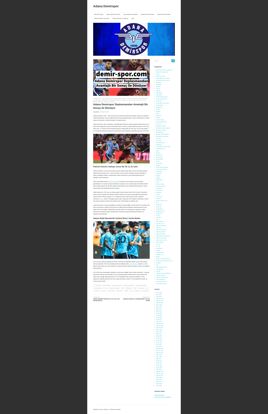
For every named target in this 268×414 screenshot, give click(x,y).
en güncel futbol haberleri (114, 288)
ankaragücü (159, 92)
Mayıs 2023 (159, 304)
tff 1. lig (158, 244)
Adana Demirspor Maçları (164, 14)
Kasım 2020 (159, 367)
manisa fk (158, 198)
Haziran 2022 (159, 327)
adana (103, 98)
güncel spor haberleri (102, 101)
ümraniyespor (159, 269)
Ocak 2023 (159, 313)
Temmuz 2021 (159, 350)
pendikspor (159, 204)
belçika (158, 109)
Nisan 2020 (159, 379)
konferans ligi (141, 288)
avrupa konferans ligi (142, 98)
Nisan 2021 (159, 356)
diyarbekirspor (160, 132)
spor (131, 290)
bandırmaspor (159, 105)
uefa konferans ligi (145, 290)
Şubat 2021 (159, 360)
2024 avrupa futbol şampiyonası (164, 70)
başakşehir (159, 107)
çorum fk (158, 124)
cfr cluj (106, 288)
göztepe (158, 165)
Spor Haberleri (111, 101)
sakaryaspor (159, 209)
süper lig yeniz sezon (161, 240)
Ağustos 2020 (159, 371)
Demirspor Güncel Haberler (102, 100)
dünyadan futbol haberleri (114, 100)
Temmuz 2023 (159, 300)
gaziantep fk (159, 157)
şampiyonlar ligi (160, 211)
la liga (157, 194)
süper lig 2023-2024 (161, 229)
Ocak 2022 (159, 338)
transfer (158, 250)
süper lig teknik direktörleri (163, 236)
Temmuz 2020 (159, 373)
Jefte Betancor (134, 264)
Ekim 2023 (159, 294)
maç (147, 288)
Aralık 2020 (159, 365)
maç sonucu (103, 290)
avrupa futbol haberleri (132, 98)
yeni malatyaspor (160, 279)
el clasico (158, 138)
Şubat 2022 (159, 336)
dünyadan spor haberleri (126, 100)
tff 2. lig (158, 246)
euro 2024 (158, 140)
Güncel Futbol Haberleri (162, 167)
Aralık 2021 (159, 340)
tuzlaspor (158, 263)
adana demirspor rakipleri (141, 285)
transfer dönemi (160, 252)
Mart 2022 (158, 334)
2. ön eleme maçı (97, 285)
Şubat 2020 (159, 383)
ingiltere (158, 175)
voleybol (158, 271)
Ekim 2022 (159, 319)
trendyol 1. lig (159, 254)
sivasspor (158, 217)
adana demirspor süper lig (163, 80)
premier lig (159, 207)
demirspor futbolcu (161, 126)
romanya (126, 290)
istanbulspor (159, 180)
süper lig (158, 227)
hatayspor (158, 173)
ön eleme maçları (111, 290)
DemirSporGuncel (104, 112)
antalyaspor (159, 95)
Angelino (158, 90)
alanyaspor (159, 84)
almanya (158, 86)
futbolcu (135, 288)
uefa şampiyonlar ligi (161, 267)
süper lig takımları (160, 234)
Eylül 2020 (158, 369)
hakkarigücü (159, 171)
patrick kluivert (120, 290)
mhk (157, 202)
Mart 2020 (158, 381)
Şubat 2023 (159, 311)
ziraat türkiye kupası (161, 283)
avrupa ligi (158, 101)
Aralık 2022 (159, 315)
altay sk (158, 88)
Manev (101, 199)
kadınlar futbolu (160, 184)
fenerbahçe (159, 144)
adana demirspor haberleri (120, 98)
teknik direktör (160, 242)
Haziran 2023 (159, 302)
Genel (137, 100)
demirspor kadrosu (161, 130)
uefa (157, 265)
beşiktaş (158, 111)
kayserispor (159, 190)
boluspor (158, 117)
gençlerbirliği (159, 159)
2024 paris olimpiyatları (162, 72)
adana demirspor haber (116, 285)
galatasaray (159, 155)
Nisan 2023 (159, 307)
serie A (158, 215)
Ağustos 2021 (159, 348)
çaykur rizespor (160, 119)
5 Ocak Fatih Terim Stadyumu (162, 397)
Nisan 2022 (159, 331)
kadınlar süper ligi (160, 186)
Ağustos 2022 (159, 323)
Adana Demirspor (106, 6)
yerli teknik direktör (161, 281)
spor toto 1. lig (160, 223)
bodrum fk (158, 115)
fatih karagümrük (160, 142)
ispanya (158, 178)
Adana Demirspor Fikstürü (113, 14)
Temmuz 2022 (159, 325)
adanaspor (158, 82)
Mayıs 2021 (159, 354)
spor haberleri (136, 290)
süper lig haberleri (160, 231)
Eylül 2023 (158, 296)
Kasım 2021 (159, 342)
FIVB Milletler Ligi (160, 148)
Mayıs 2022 (159, 329)
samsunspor (159, 213)
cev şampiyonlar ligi (161, 121)
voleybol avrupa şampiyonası (163, 273)
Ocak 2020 (159, 385)
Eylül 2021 (158, 346)
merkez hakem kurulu (161, 200)
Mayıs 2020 (159, 377)
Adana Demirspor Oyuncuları (101, 18)
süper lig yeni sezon (161, 238)
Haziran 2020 (159, 375)
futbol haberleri (129, 288)
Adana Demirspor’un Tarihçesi (120, 18)
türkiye (158, 256)
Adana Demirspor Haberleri (131, 14)
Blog (133, 18)
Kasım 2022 (159, 317)
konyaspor (158, 192)
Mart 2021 (158, 358)
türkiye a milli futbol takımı (163, 258)
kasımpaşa (159, 188)
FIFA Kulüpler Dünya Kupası (163, 146)
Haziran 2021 (159, 352)
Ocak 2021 (159, 363)
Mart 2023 (158, 309)
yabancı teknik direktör (162, 277)
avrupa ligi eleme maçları (162, 103)
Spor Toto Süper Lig (161, 225)
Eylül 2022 (158, 321)
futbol (134, 100)
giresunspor (159, 163)
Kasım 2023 (159, 292)
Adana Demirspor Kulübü (147, 14)
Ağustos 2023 (159, 298)
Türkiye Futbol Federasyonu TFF (164, 260)
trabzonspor (159, 248)
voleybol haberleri (160, 275)
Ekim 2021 (159, 344)
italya (157, 182)
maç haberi (96, 290)
